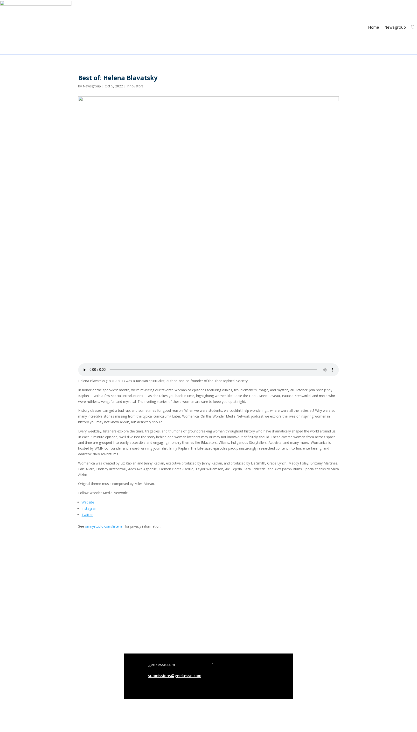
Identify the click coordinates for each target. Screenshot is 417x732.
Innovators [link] (135, 86)
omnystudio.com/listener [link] (104, 526)
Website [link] (88, 502)
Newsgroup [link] (395, 27)
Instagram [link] (89, 508)
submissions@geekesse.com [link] (174, 675)
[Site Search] (412, 27)
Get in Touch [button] (269, 639)
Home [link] (373, 27)
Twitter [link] (87, 514)
